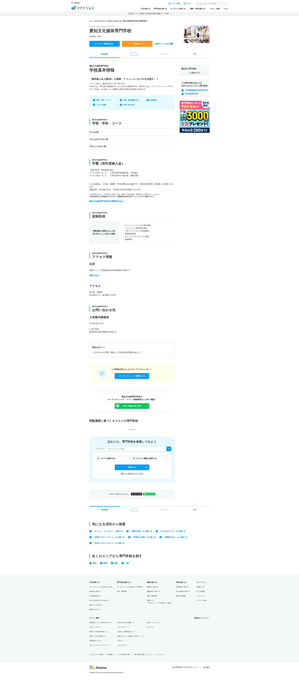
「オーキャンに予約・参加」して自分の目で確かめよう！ (116, 352)
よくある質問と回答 (124, 654)
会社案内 (206, 667)
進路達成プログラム (95, 640)
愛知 (116, 563)
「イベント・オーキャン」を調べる (108, 531)
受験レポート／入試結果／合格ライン (129, 636)
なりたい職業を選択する (146, 458)
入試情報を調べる (95, 596)
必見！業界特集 (122, 591)
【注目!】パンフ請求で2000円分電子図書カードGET (148, 14)
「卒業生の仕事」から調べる (144, 537)
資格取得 (153, 100)
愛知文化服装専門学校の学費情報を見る (106, 201)
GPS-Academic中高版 (125, 622)
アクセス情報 (101, 105)
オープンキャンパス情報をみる (132, 376)
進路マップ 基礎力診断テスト (98, 631)
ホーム (91, 21)
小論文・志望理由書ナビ (125, 631)
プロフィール (200, 596)
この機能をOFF (194, 73)
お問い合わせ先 (129, 105)
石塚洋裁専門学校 (191, 94)
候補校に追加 (162, 44)
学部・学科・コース (103, 100)
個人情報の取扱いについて (143, 654)
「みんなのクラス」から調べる (172, 531)
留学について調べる (95, 605)
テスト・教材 (215, 9)
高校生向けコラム (95, 609)
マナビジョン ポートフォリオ (98, 645)
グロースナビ (122, 645)
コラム (225, 9)
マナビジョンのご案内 (96, 654)
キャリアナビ (122, 627)
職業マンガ (159, 602)
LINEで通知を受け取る (132, 406)
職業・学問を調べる (197, 9)
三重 (127, 563)
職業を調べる (152, 582)
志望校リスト (200, 587)
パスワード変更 (201, 600)
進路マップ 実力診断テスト (98, 636)
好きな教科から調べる (183, 591)
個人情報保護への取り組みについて (185, 667)
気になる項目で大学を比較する (99, 600)
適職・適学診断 (152, 596)
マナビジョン (82, 7)
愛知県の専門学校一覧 (115, 21)
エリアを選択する (107, 458)
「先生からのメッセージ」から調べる (109, 543)
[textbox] (132, 449)
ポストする (137, 494)
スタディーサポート (95, 627)
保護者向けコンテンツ (201, 618)
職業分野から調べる (153, 591)
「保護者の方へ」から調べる (175, 537)
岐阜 (95, 563)
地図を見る (94, 275)
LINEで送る (150, 494)
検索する (132, 467)
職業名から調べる (152, 587)
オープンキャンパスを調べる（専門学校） (130, 587)
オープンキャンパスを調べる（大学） (101, 587)
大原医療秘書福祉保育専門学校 (196, 90)
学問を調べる (181, 582)
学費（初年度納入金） (131, 100)
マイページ (200, 582)
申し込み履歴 (200, 591)
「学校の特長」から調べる (141, 531)
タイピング (150, 627)
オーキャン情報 (104, 44)
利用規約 (110, 654)
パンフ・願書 (136, 44)
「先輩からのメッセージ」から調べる (109, 537)
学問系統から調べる (182, 587)
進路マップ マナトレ (153, 622)
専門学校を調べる (160, 9)
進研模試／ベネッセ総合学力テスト (100, 622)
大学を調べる (145, 9)
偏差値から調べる (95, 591)
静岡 (105, 563)
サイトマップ (160, 654)
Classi (120, 640)
